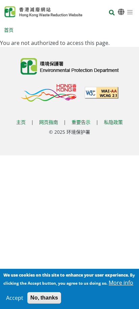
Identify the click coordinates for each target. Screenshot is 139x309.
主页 (21, 122)
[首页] (43, 12)
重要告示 (81, 122)
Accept (14, 298)
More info (121, 282)
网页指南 (48, 122)
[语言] (121, 12)
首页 (8, 30)
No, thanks (44, 298)
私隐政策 (113, 122)
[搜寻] (112, 13)
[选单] (130, 12)
